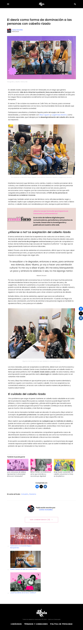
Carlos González (17, 30)
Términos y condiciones (36, 624)
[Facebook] (37, 486)
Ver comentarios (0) (40, 520)
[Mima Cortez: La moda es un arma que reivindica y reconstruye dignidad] (41, 465)
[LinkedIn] (45, 486)
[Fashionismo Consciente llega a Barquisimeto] (25, 535)
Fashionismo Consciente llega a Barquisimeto (20, 547)
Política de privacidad (61, 624)
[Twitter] (41, 486)
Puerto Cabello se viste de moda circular (23, 569)
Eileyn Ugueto (44, 115)
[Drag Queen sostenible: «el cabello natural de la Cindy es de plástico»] (64, 465)
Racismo (32, 494)
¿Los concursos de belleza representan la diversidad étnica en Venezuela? (16, 474)
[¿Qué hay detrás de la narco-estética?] (25, 581)
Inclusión (24, 494)
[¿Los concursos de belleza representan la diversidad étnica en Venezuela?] (17, 465)
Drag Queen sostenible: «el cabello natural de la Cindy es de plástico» (63, 474)
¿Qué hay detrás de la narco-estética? (23, 593)
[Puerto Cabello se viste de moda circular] (25, 559)
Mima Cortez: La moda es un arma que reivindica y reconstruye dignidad (40, 474)
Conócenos (16, 624)
